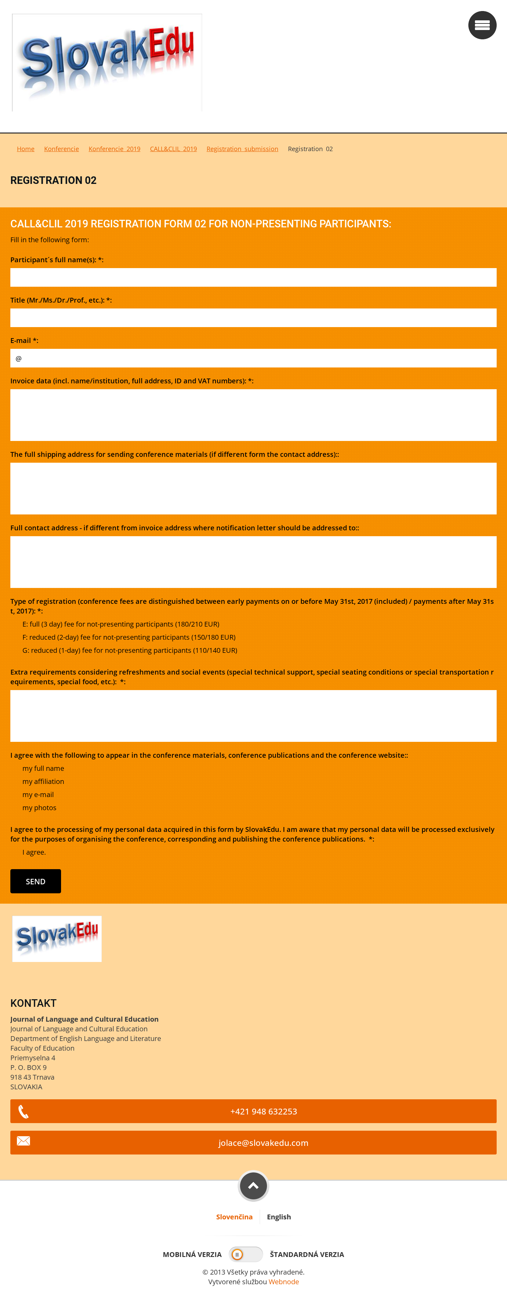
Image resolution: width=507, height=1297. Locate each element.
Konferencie (61, 149)
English (279, 1216)
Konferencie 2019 (114, 149)
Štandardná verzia (307, 1254)
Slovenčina (234, 1216)
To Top (253, 1186)
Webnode (284, 1281)
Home (25, 149)
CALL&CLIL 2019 (173, 149)
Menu (482, 25)
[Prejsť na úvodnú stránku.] (237, 66)
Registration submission (242, 149)
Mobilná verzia (192, 1254)
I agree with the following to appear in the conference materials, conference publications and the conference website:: (209, 755)
